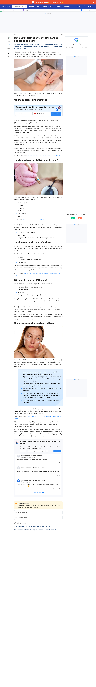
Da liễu (15, 34)
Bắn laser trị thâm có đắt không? (42, 46)
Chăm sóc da (21, 34)
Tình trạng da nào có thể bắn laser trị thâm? (46, 44)
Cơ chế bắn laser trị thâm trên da (23, 44)
